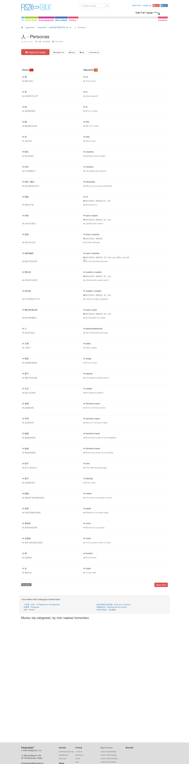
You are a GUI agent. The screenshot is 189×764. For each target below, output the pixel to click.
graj (82, 52)
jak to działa (61, 20)
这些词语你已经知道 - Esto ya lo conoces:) (113, 604)
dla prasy (62, 758)
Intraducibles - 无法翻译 (106, 609)
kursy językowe (46, 20)
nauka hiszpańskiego (109, 758)
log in (157, 5)
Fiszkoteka (58, 41)
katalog (72, 20)
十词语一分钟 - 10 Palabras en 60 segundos (42, 604)
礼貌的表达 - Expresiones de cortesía (111, 607)
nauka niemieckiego (109, 755)
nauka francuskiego (108, 762)
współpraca (63, 755)
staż (77, 762)
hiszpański (26, 584)
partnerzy (79, 755)
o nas (77, 751)
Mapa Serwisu (107, 747)
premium (163, 20)
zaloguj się (147, 5)
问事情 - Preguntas (31, 607)
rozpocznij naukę (36, 52)
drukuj (72, 52)
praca (77, 758)
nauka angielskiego (108, 751)
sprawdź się (94, 52)
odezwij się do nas (66, 751)
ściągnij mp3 (59, 52)
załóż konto (136, 5)
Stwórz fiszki (161, 585)
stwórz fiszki (31, 20)
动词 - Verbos (29, 609)
